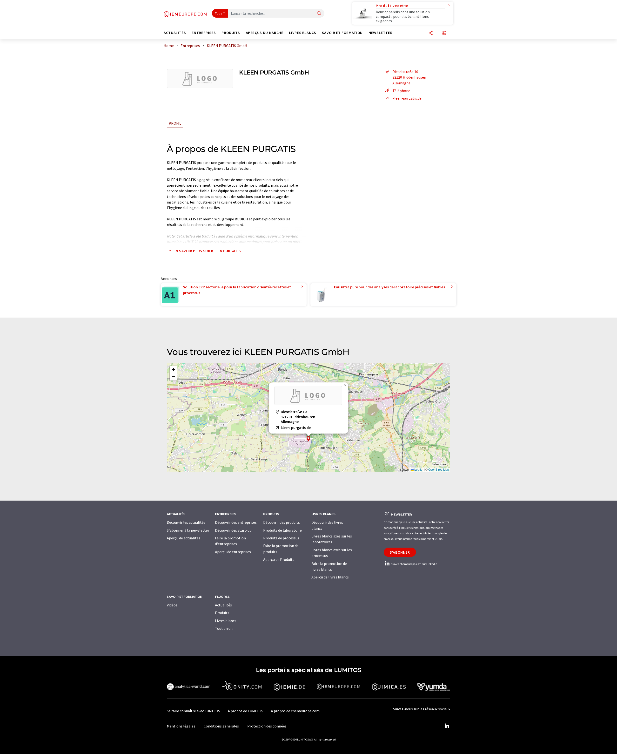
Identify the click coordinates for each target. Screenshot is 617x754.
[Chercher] (319, 13)
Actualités (223, 605)
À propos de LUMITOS (245, 710)
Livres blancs (225, 620)
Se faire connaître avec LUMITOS (193, 710)
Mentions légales (181, 726)
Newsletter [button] (380, 32)
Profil (175, 123)
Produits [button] (230, 32)
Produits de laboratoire (282, 530)
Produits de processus (281, 538)
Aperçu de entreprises (233, 551)
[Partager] (431, 33)
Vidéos (172, 605)
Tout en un (224, 628)
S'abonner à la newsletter (188, 530)
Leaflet (418, 469)
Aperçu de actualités (183, 538)
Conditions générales (221, 726)
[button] (308, 439)
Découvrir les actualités (186, 522)
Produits (222, 612)
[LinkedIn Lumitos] (446, 726)
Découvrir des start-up (233, 530)
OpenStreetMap (438, 469)
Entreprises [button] (204, 32)
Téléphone (401, 90)
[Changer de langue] (444, 33)
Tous (218, 13)
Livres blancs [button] (302, 32)
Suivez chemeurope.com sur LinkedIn (413, 564)
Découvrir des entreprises (236, 522)
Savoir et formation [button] (342, 32)
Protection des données (267, 726)
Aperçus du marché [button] (264, 32)
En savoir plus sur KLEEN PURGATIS (207, 250)
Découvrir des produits (281, 522)
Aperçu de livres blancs (330, 577)
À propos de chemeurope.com (295, 710)
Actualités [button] (175, 32)
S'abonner (400, 552)
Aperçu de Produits (278, 559)
